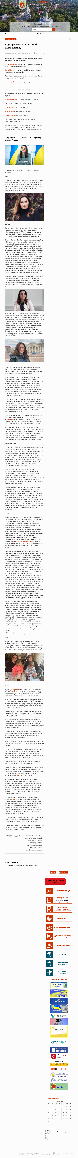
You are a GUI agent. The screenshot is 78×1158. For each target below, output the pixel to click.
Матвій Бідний (9, 82)
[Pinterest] (41, 53)
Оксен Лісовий (9, 107)
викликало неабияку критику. (24, 541)
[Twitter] (36, 53)
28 (63, 1118)
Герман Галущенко (11, 86)
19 (55, 1115)
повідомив (16, 799)
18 (52, 1115)
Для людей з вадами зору (56, 881)
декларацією (14, 690)
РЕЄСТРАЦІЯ (63, 872)
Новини (19, 53)
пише (18, 775)
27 (59, 1118)
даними (9, 419)
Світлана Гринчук (10, 90)
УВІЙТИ (53, 872)
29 (66, 1118)
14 (63, 1112)
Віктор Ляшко (9, 111)
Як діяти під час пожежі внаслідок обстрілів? (13, 836)
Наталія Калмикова (11, 99)
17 (48, 1115)
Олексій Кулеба (10, 70)
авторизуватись (33, 865)
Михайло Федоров (11, 64)
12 (55, 1112)
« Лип (48, 1125)
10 (48, 1112)
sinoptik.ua (54, 1139)
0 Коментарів (26, 53)
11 (52, 1112)
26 (55, 1118)
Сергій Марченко (10, 115)
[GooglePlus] (38, 53)
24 (48, 1118)
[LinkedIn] (43, 53)
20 (59, 1115)
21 (63, 1115)
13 (59, 1112)
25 (52, 1118)
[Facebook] (34, 53)
